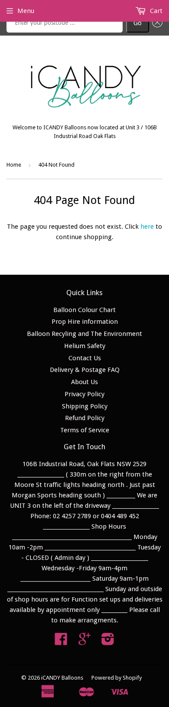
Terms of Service (84, 430)
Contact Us (84, 358)
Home (13, 164)
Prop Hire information (85, 322)
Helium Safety (84, 346)
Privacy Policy (84, 394)
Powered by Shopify (116, 677)
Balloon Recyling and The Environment (84, 334)
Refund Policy (84, 418)
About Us (84, 382)
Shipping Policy (84, 406)
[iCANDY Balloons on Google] (84, 642)
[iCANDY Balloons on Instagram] (107, 642)
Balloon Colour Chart (84, 310)
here (147, 226)
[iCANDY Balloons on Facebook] (61, 642)
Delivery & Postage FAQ (85, 370)
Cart (155, 11)
